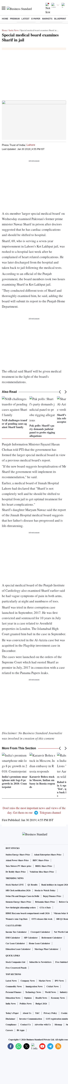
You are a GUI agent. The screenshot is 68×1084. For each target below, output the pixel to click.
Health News (41, 998)
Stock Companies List (15, 962)
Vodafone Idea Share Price (42, 871)
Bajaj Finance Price (52, 896)
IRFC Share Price (41, 860)
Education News (13, 998)
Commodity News (14, 986)
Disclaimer (10, 1019)
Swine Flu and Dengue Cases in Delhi (22, 896)
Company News (28, 980)
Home (5, 19)
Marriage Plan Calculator (46, 949)
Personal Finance (13, 992)
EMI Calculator (13, 937)
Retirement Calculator (52, 937)
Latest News (11, 980)
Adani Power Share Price (17, 860)
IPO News (59, 980)
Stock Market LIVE (15, 884)
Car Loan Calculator (15, 943)
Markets (47, 19)
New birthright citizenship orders (21, 907)
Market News (45, 980)
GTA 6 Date (45, 907)
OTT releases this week (42, 919)
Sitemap (58, 1024)
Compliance (11, 1024)
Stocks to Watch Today (45, 890)
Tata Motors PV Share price (18, 866)
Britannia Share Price (45, 902)
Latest (25, 19)
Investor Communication (30, 1019)
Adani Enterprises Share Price (47, 854)
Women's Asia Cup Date (17, 919)
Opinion (28, 998)
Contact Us (25, 1024)
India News (14, 30)
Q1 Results (32, 884)
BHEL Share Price (43, 866)
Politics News (26, 1003)
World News (50, 992)
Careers (9, 1030)
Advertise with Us (43, 1024)
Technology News (33, 992)
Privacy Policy (50, 1013)
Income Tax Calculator (16, 932)
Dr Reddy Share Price (16, 871)
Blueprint (60, 19)
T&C (37, 1013)
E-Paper (35, 19)
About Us (27, 1013)
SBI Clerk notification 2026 (18, 890)
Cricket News (52, 986)
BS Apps (20, 1030)
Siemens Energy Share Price (18, 902)
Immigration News (34, 986)
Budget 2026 (41, 1003)
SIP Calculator (31, 937)
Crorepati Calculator (40, 932)
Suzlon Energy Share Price (18, 854)
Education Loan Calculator (18, 949)
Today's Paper (12, 1013)
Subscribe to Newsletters (40, 962)
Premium (15, 19)
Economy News (58, 998)
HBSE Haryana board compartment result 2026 (28, 913)
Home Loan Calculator (39, 943)
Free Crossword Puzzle (16, 967)
